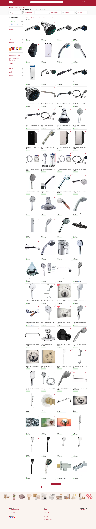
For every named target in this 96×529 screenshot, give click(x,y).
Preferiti (34, 17)
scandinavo (11, 68)
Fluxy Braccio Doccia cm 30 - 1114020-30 (33, 81)
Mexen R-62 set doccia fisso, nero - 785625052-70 (50, 453)
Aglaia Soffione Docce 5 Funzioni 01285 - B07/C (34, 278)
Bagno (12, 7)
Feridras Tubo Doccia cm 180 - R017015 (64, 169)
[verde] (21, 47)
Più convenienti (45, 17)
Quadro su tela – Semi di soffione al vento (80, 410)
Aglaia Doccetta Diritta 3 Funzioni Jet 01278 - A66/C (82, 344)
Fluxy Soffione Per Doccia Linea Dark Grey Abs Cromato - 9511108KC (53, 81)
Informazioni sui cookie (48, 519)
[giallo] (16, 47)
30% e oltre (11, 42)
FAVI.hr (68, 524)
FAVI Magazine (46, 515)
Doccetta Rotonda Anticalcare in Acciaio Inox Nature (82, 278)
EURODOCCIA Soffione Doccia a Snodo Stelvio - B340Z (67, 125)
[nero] (11, 47)
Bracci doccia (11, 62)
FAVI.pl (59, 524)
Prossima (63, 486)
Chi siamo (45, 509)
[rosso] (13, 47)
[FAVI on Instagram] (12, 517)
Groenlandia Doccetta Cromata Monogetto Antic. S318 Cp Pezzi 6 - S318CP (54, 475)
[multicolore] (16, 49)
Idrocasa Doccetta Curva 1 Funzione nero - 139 (49, 191)
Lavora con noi (12, 512)
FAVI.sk (56, 524)
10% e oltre (11, 39)
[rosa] (17, 47)
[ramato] (10, 50)
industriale (11, 73)
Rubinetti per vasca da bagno (14, 55)
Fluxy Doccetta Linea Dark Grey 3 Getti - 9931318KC (82, 169)
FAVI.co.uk (75, 524)
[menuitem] (10, 5)
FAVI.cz (53, 524)
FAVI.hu (65, 524)
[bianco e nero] (17, 49)
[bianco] (10, 47)
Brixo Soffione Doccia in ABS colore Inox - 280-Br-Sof (82, 59)
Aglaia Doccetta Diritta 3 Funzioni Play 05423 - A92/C (66, 388)
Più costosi (52, 17)
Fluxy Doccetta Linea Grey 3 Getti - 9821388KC (81, 103)
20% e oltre (11, 40)
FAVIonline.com (12, 524)
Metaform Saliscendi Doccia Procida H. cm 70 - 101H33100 (36, 410)
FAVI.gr (82, 524)
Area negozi (46, 516)
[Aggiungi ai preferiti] (38, 22)
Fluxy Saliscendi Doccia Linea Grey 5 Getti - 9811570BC (82, 366)
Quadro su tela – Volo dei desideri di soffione (49, 366)
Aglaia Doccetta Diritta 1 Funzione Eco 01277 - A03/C (50, 147)
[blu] (14, 47)
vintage (10, 71)
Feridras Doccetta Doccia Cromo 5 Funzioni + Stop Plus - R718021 (52, 278)
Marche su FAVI (46, 512)
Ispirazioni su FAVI (47, 513)
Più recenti (39, 17)
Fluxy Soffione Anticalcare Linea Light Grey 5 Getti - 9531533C (37, 103)
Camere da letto (67, 501)
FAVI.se (71, 524)
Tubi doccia (11, 63)
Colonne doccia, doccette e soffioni (14, 59)
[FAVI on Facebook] (10, 517)
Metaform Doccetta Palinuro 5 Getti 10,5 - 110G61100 (82, 191)
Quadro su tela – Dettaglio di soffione (63, 300)
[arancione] (10, 49)
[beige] (11, 49)
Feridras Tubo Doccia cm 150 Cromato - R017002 (34, 169)
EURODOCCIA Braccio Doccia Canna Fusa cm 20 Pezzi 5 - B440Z (37, 256)
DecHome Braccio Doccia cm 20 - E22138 (48, 103)
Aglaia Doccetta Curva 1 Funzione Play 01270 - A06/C (66, 59)
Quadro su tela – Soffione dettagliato (32, 366)
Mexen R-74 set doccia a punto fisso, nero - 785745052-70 (36, 475)
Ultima (69, 486)
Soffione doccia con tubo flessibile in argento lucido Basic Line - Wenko (54, 388)
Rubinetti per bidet (12, 60)
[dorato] (19, 49)
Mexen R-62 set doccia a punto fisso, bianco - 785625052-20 (68, 366)
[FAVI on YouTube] (14, 517)
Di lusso (10, 30)
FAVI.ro (62, 524)
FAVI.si (85, 524)
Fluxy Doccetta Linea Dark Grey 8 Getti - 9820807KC (50, 125)
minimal (10, 72)
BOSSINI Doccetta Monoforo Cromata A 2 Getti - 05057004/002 (68, 191)
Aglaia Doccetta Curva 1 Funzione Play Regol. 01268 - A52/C (51, 256)
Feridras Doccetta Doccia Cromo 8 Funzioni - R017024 (50, 169)
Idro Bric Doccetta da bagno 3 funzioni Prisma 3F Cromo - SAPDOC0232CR (39, 191)
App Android (83, 509)
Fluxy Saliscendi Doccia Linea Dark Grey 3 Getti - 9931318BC (52, 300)
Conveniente (11, 29)
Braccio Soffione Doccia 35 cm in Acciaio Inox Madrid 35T (67, 410)
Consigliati (28, 17)
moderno (11, 75)
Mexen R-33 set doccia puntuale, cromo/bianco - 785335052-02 (84, 453)
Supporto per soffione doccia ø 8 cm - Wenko (49, 344)
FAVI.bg (79, 524)
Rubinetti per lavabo (13, 56)
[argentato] (21, 49)
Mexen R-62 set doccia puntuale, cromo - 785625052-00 (36, 453)
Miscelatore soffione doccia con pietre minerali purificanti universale (38, 322)
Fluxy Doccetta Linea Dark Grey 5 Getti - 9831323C (82, 81)
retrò (10, 69)
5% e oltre (11, 38)
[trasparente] (14, 49)
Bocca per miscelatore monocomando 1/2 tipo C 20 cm (35, 344)
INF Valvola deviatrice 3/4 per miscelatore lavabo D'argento (67, 256)
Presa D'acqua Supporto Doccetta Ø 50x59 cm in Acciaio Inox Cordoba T (70, 475)
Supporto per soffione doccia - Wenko (64, 344)
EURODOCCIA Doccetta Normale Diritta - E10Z (65, 81)
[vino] (13, 49)
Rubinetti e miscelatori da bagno (20, 7)
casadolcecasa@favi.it (15, 509)
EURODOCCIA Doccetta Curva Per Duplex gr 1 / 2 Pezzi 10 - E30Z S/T (38, 125)
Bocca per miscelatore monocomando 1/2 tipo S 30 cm (82, 388)
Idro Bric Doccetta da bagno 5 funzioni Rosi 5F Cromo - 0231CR (37, 213)
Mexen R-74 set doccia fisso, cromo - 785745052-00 (66, 453)
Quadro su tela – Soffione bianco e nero (64, 322)
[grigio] (19, 47)
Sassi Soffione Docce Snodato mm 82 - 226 (49, 213)
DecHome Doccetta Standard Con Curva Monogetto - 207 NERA (68, 103)
